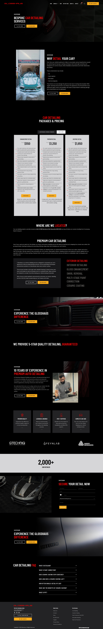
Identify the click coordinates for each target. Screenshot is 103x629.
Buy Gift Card (65, 3)
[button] (30, 75)
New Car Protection (76, 619)
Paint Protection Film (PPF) (78, 615)
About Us (71, 3)
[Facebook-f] (14, 612)
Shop (61, 3)
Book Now (62, 507)
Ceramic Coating (75, 613)
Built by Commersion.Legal (84, 627)
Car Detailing (75, 610)
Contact (76, 3)
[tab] (47, 132)
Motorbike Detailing (76, 617)
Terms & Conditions (57, 624)
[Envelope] (19, 612)
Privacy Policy (56, 622)
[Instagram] (16, 612)
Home (51, 3)
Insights (55, 619)
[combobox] (61, 495)
